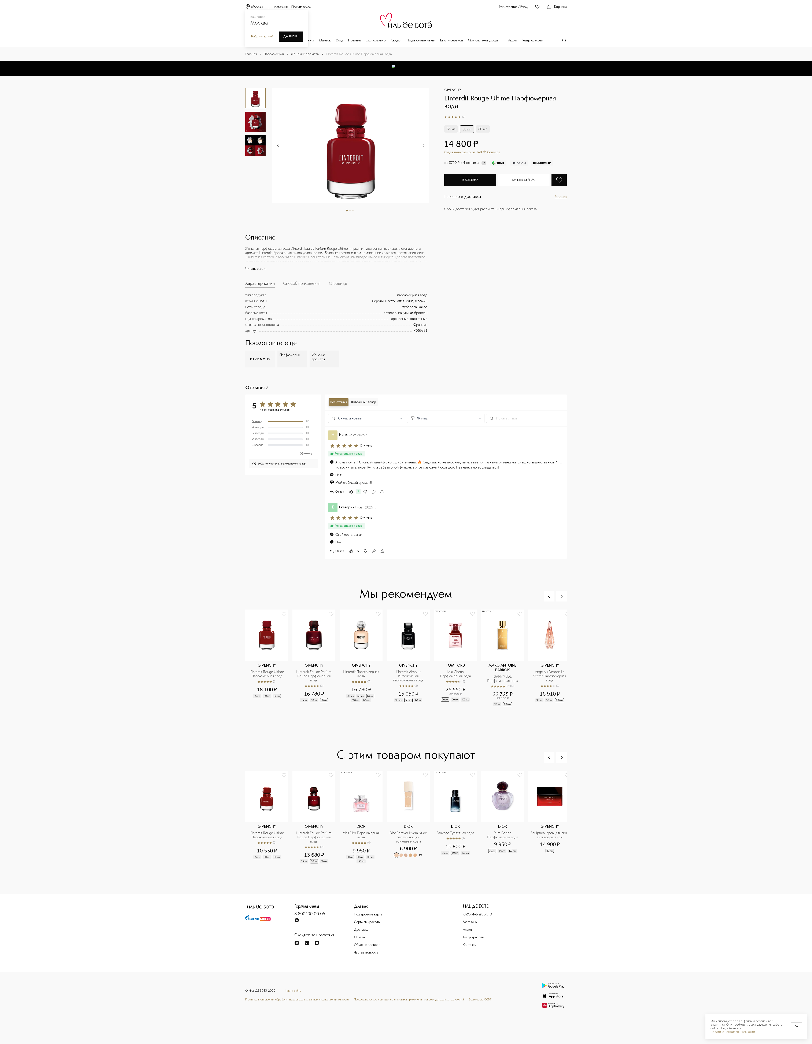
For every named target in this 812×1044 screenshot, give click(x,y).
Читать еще (254, 269)
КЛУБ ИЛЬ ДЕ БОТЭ (477, 914)
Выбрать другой (262, 36)
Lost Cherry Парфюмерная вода (455, 674)
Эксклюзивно (376, 40)
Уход (339, 40)
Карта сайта (293, 990)
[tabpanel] (336, 313)
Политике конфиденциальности (732, 1032)
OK (796, 1026)
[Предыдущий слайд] (549, 596)
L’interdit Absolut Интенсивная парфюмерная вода (408, 676)
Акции (512, 40)
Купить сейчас (523, 179)
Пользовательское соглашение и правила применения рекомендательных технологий (409, 999)
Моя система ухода (483, 40)
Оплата (359, 937)
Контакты (469, 945)
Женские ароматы (305, 54)
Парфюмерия (273, 54)
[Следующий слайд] (278, 145)
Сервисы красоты (367, 922)
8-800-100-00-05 (309, 914)
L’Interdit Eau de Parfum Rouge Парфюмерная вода (314, 676)
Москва (257, 6)
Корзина (560, 7)
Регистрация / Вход (513, 7)
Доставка (361, 930)
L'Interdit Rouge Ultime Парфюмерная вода (267, 674)
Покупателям (301, 7)
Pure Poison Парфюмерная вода (502, 835)
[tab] (260, 284)
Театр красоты (532, 40)
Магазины (280, 7)
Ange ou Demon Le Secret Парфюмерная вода (550, 676)
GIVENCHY (452, 90)
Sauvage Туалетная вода (455, 833)
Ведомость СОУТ (480, 999)
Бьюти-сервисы (451, 40)
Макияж (325, 40)
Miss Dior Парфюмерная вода (361, 835)
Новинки (354, 40)
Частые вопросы (366, 952)
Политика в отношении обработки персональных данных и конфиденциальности (297, 999)
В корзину (470, 179)
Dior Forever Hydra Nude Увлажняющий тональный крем (408, 837)
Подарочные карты (421, 40)
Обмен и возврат (367, 945)
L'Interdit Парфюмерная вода (361, 674)
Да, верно (291, 36)
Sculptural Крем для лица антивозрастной (550, 835)
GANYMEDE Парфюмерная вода (502, 678)
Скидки (396, 40)
